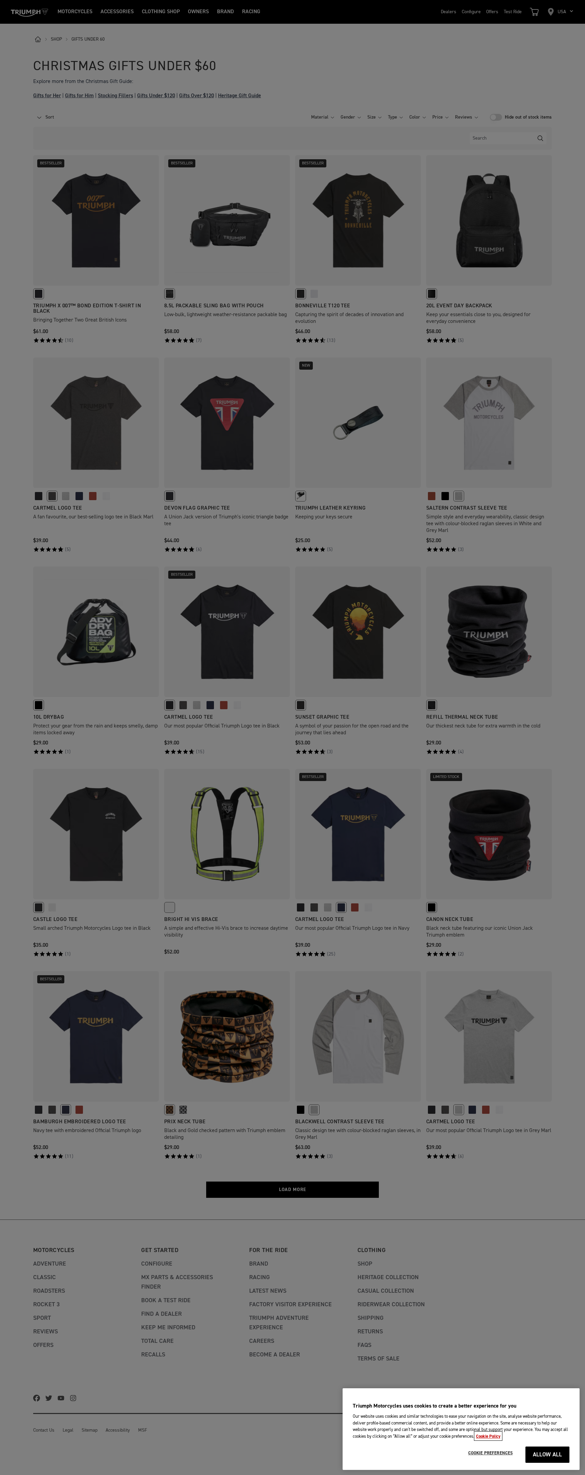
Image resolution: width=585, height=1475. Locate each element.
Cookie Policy (488, 1436)
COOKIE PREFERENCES (490, 1453)
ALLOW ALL (547, 1455)
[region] (461, 1429)
